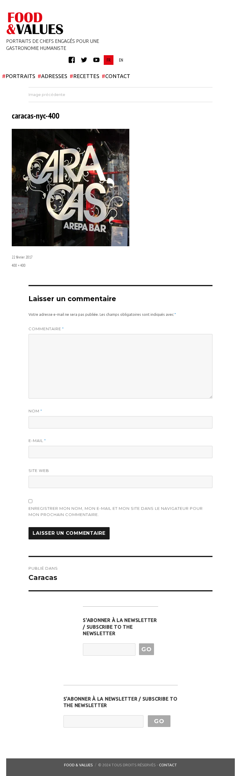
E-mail (37, 440)
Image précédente (47, 94)
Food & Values (78, 765)
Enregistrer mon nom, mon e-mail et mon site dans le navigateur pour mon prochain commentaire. (116, 511)
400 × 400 (19, 265)
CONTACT (116, 76)
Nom (35, 411)
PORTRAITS (18, 76)
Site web (39, 470)
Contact (168, 765)
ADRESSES (52, 76)
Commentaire (46, 328)
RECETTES (84, 76)
